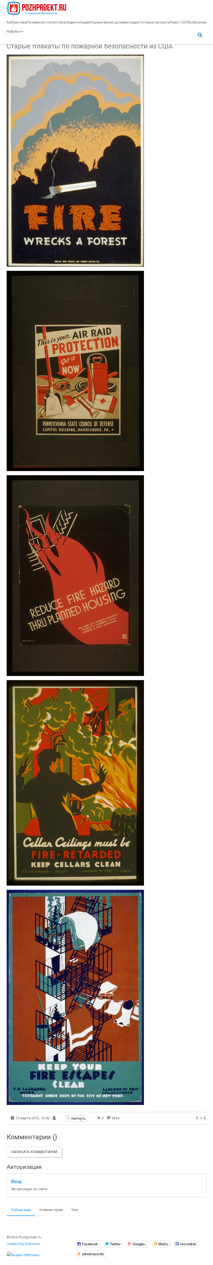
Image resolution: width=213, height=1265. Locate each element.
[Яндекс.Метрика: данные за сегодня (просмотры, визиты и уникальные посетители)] (23, 1255)
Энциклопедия (77, 22)
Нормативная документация (114, 22)
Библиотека (17, 22)
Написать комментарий (34, 1152)
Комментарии (51, 1210)
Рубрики (14, 31)
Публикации (21, 1210)
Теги (74, 1210)
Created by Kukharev (23, 1244)
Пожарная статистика (46, 22)
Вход (16, 1181)
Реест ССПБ (180, 22)
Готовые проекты (155, 22)
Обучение (198, 22)
